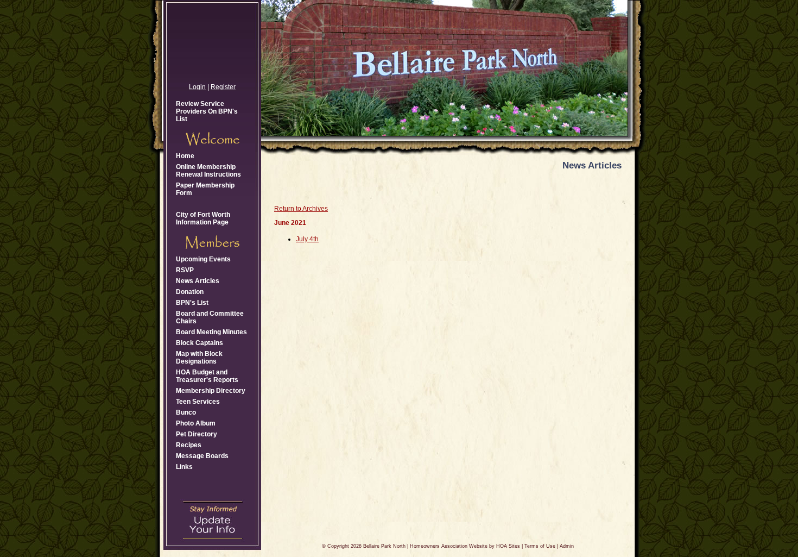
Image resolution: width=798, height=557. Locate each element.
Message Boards (202, 456)
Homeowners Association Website (448, 546)
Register (223, 87)
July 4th (307, 239)
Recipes (188, 445)
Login (197, 87)
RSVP (185, 270)
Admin (567, 546)
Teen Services (198, 401)
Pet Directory (196, 434)
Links (184, 467)
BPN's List (192, 302)
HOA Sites (508, 546)
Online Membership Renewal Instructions (208, 170)
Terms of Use (539, 546)
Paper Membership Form (205, 189)
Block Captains (199, 343)
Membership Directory (210, 391)
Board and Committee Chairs (210, 317)
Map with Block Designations (199, 357)
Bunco (186, 412)
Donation (190, 292)
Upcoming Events (203, 259)
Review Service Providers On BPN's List (207, 111)
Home (185, 156)
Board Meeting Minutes (211, 332)
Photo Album (196, 423)
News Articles (197, 281)
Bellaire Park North (384, 546)
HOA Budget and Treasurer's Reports (207, 376)
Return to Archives (301, 208)
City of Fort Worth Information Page (203, 218)
